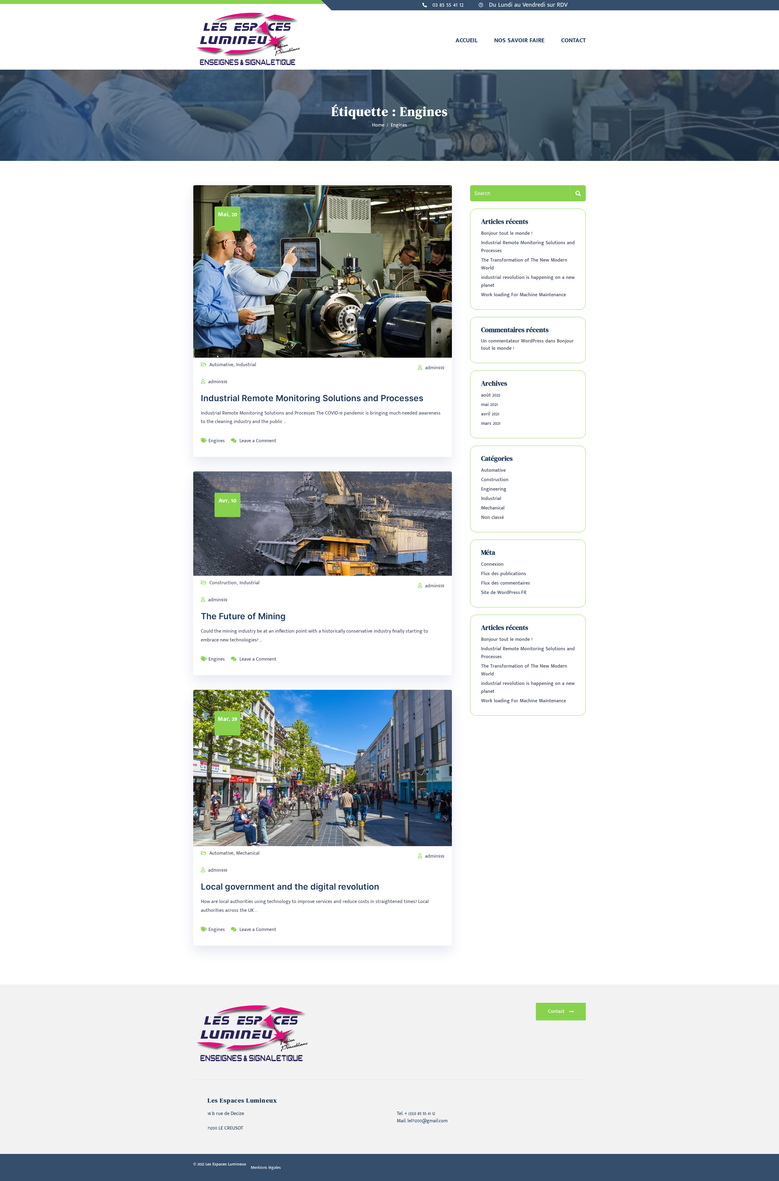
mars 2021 (491, 423)
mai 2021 (489, 405)
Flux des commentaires (505, 583)
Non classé (492, 517)
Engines (216, 441)
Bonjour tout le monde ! (507, 233)
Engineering (493, 489)
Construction (223, 583)
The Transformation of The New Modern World (524, 264)
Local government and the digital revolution (290, 886)
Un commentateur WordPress (512, 341)
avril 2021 (490, 414)
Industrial (246, 365)
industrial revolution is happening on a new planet (528, 281)
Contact (573, 40)
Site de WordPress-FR (503, 593)
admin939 (434, 368)
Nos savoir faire (519, 40)
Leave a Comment (257, 441)
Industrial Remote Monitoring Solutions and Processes (312, 398)
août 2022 (490, 395)
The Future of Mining (243, 616)
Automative (221, 365)
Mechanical (248, 853)
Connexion (492, 564)
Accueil (466, 40)
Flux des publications (503, 574)
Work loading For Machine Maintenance (523, 295)
